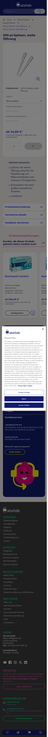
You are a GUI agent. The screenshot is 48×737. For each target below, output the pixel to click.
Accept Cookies (24, 405)
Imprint (29, 386)
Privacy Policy (22, 386)
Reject (24, 399)
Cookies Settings (24, 392)
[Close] (43, 329)
